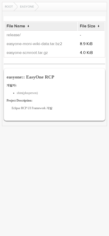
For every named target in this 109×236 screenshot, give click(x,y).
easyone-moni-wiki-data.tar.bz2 (34, 43)
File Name (16, 26)
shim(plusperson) (27, 93)
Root (9, 7)
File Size (87, 26)
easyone (27, 7)
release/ (14, 34)
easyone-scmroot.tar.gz (27, 52)
